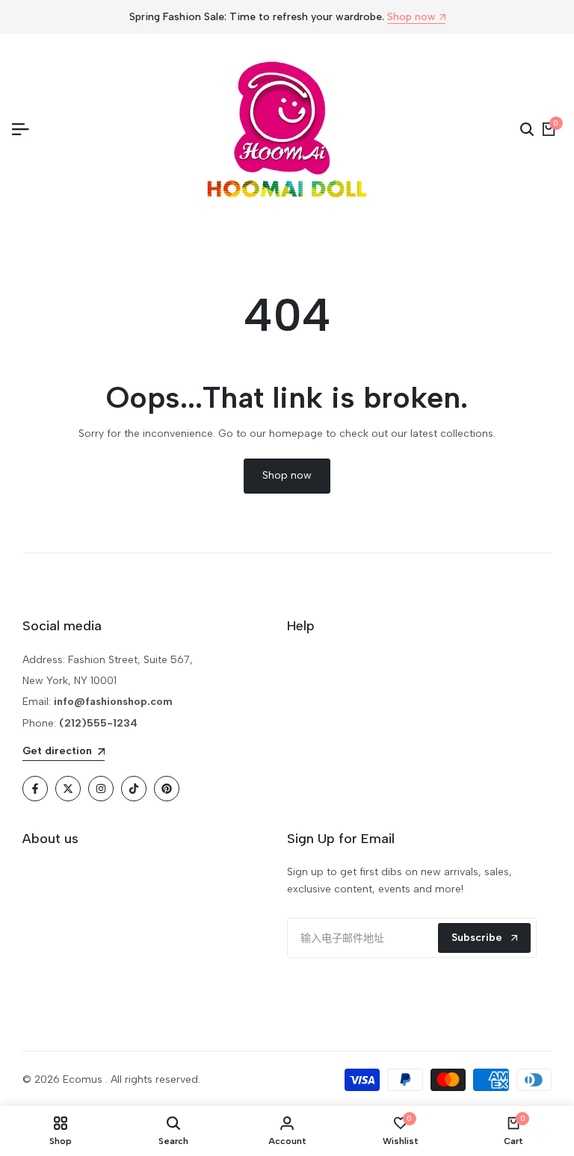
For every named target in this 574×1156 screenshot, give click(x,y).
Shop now (411, 17)
